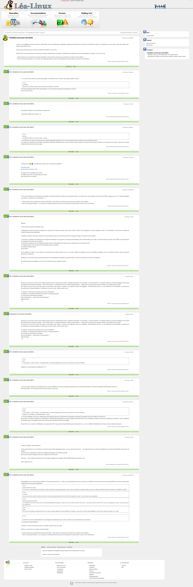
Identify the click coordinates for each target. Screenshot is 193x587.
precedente (129, 32)
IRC (123, 567)
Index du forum (61, 547)
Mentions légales (29, 567)
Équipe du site (28, 565)
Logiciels (91, 567)
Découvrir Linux (61, 565)
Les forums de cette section (18, 32)
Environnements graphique (96, 578)
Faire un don (28, 569)
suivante (136, 32)
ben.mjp (131, 104)
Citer (74, 66)
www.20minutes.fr (33, 525)
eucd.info (53, 50)
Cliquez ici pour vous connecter (51, 554)
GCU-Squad (77, 0)
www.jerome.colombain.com (29, 169)
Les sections (8, 32)
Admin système (93, 569)
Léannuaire (60, 569)
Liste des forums (51, 547)
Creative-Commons (112, 582)
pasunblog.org (101, 53)
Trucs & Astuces (61, 567)
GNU (82, 0)
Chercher (69, 547)
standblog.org (25, 167)
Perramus (131, 157)
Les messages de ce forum (32, 32)
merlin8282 (130, 37)
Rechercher (149, 45)
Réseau (91, 571)
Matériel (91, 574)
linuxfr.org (54, 388)
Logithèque (60, 571)
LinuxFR (72, 0)
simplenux (131, 72)
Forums (124, 565)
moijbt (132, 380)
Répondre (69, 66)
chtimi (132, 216)
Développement (93, 576)
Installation (92, 565)
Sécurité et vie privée (95, 573)
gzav (132, 276)
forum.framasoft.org (26, 90)
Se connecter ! (150, 35)
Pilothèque (60, 573)
